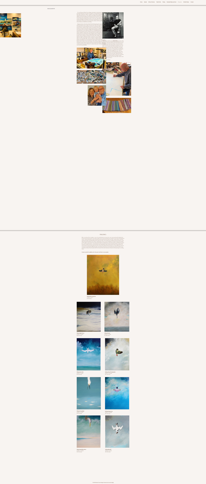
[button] (145, 2)
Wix (113, 482)
